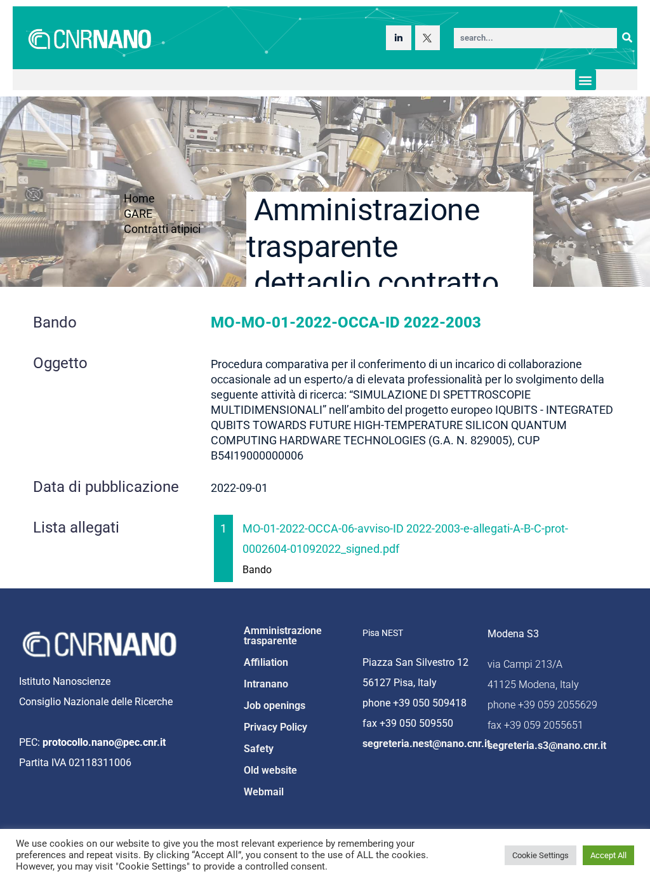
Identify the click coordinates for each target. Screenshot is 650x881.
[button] (585, 79)
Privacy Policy (275, 727)
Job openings (274, 705)
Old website (270, 770)
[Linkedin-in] (398, 37)
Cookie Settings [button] (540, 855)
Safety (259, 749)
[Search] (627, 38)
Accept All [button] (608, 855)
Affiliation (266, 662)
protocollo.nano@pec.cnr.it (104, 742)
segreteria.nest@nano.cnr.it (426, 744)
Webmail (264, 792)
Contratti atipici (162, 228)
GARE (138, 213)
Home (139, 198)
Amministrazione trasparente (283, 636)
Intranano (266, 684)
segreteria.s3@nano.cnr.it (547, 745)
